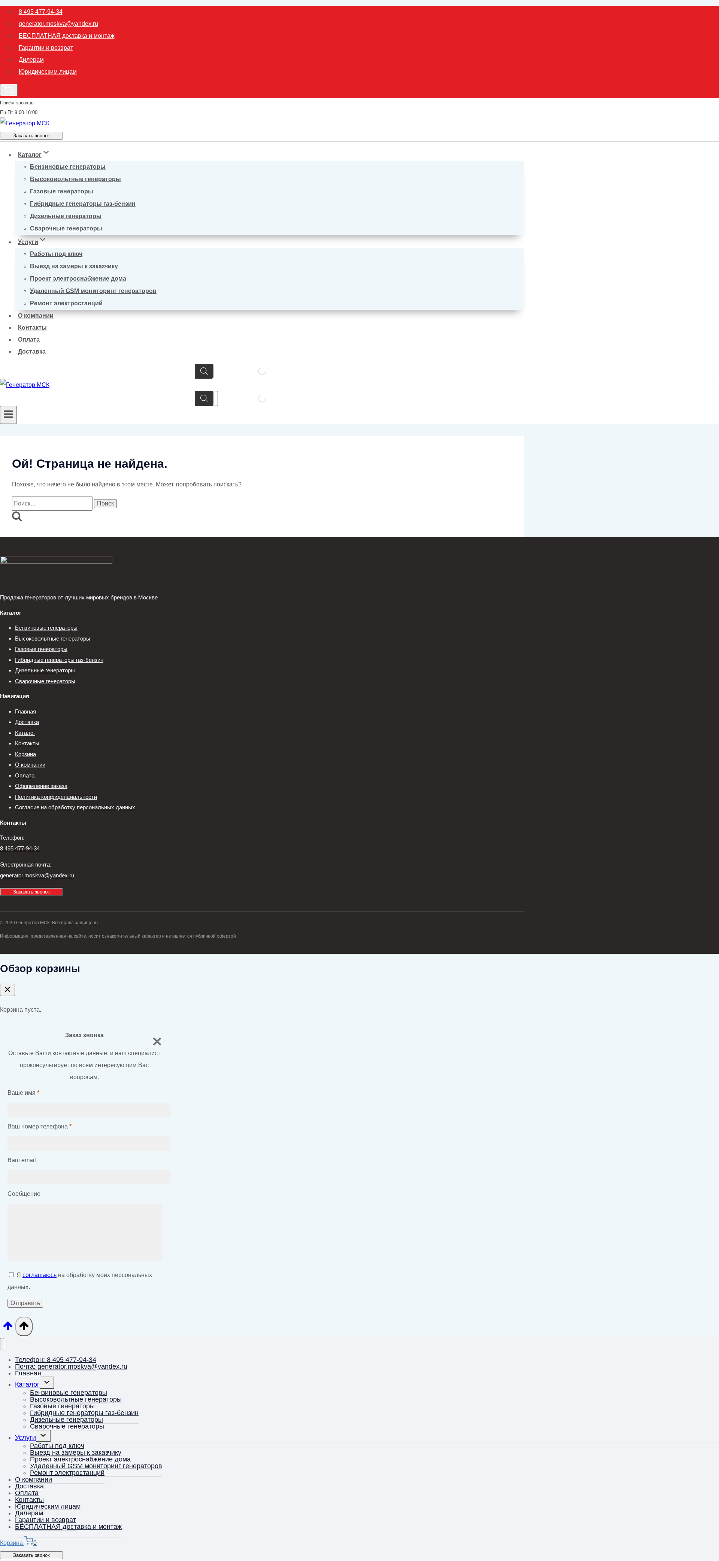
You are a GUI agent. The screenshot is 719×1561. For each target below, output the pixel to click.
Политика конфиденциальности (56, 797)
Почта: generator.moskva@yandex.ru (71, 1366)
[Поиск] (204, 371)
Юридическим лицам (48, 71)
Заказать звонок (31, 135)
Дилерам (31, 59)
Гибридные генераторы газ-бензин (83, 204)
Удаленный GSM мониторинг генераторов (93, 291)
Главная (25, 711)
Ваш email (21, 1160)
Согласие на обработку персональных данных (75, 807)
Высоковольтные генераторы (75, 179)
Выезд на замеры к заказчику (74, 266)
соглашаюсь (39, 1275)
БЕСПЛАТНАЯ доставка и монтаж (67, 36)
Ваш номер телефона (39, 1126)
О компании (36, 315)
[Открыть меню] (8, 415)
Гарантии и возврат (46, 48)
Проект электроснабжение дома (78, 278)
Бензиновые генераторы (68, 167)
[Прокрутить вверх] (7, 1328)
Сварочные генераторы (66, 228)
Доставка (32, 351)
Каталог (25, 733)
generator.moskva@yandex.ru (58, 24)
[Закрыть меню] (2, 1344)
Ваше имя (23, 1093)
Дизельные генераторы (65, 216)
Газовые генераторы (61, 191)
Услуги (25, 1437)
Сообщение (23, 1194)
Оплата (29, 339)
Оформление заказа (41, 786)
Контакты (32, 327)
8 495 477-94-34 (41, 12)
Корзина (25, 754)
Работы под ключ (56, 254)
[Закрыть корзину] (7, 990)
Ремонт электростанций (66, 303)
